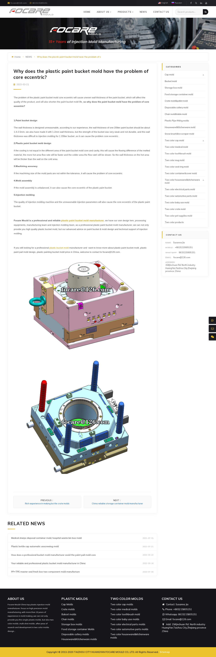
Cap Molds (67, 604)
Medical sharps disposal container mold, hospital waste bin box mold (46, 538)
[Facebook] (191, 3)
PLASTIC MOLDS (74, 599)
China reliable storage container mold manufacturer (117, 503)
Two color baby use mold (177, 202)
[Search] (205, 12)
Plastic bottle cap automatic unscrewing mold (35, 546)
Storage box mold (173, 87)
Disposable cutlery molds (75, 634)
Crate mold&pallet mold (176, 101)
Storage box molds (71, 624)
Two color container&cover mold (181, 173)
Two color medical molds (124, 609)
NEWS (143, 12)
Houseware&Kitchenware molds (79, 639)
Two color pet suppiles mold (178, 215)
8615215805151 (39, 3)
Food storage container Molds (77, 629)
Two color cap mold (174, 140)
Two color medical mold (176, 147)
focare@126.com (19, 3)
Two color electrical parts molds (127, 624)
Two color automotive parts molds (129, 629)
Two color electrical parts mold (180, 189)
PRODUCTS (125, 12)
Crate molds (68, 609)
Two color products (174, 222)
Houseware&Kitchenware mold (180, 127)
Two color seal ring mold (177, 166)
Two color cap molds (121, 604)
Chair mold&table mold (176, 114)
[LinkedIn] (201, 3)
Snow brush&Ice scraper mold (179, 133)
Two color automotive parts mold (181, 196)
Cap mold (169, 74)
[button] (110, 12)
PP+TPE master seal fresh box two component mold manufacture (45, 571)
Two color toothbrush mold (178, 153)
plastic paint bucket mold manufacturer (82, 220)
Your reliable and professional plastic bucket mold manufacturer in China (48, 563)
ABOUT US (103, 12)
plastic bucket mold (59, 247)
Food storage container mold (179, 94)
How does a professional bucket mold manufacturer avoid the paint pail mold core (53, 554)
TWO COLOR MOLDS (126, 599)
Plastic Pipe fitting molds (177, 120)
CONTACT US (161, 12)
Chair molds (67, 619)
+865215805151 (182, 609)
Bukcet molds (68, 614)
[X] (196, 3)
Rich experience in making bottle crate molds (47, 503)
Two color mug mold (174, 160)
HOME (87, 12)
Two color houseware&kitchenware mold (182, 181)
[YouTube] (206, 3)
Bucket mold (171, 81)
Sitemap (165, 652)
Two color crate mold (175, 209)
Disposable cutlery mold (176, 107)
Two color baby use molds (124, 619)
